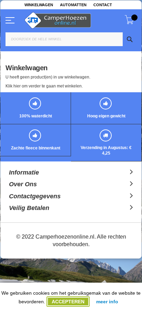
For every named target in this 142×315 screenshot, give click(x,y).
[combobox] (71, 39)
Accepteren (68, 301)
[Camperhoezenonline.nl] (74, 19)
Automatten (73, 5)
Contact (102, 5)
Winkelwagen (38, 5)
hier (17, 86)
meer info (107, 301)
